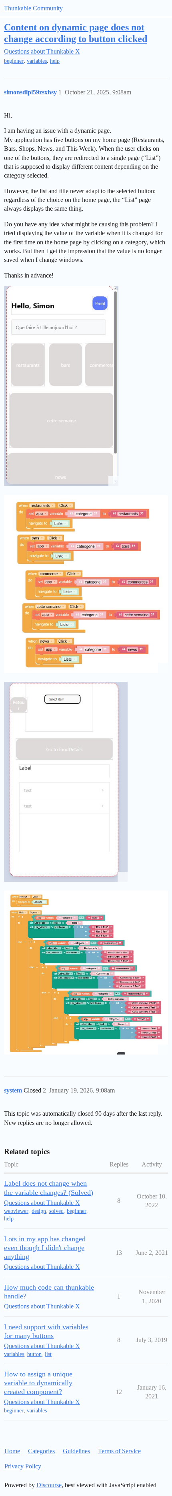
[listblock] (86, 972)
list (48, 1354)
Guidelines (76, 1451)
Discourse (49, 1485)
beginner (14, 61)
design (39, 1211)
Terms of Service (119, 1451)
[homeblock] (86, 584)
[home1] (61, 386)
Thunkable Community (33, 8)
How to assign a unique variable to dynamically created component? (38, 1383)
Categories (41, 1451)
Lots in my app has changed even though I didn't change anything (45, 1247)
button (34, 1354)
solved (56, 1211)
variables (37, 61)
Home (12, 1451)
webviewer (16, 1211)
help (55, 61)
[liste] (66, 781)
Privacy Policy (22, 1466)
